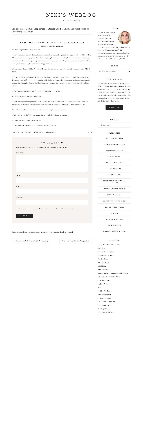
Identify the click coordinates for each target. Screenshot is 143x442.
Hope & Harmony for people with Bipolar (113, 273)
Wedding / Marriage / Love (114, 231)
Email (19, 187)
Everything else (114, 169)
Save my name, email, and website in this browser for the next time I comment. (46, 209)
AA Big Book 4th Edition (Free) (109, 245)
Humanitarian (114, 175)
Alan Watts (102, 248)
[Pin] (90, 132)
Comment (20, 153)
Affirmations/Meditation (114, 144)
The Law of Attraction (105, 312)
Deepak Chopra (103, 263)
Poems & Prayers (114, 195)
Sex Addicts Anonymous (106, 302)
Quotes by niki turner (114, 207)
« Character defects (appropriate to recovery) (31, 241)
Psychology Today (104, 298)
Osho (99, 287)
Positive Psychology (105, 291)
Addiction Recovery (114, 138)
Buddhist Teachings (114, 163)
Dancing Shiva (103, 259)
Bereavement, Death (114, 150)
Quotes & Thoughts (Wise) (114, 201)
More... (126, 59)
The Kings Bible (103, 309)
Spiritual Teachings (114, 219)
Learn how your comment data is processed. (57, 232)
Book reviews (114, 157)
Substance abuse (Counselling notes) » (76, 241)
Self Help (114, 213)
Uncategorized (114, 225)
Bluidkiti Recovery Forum (107, 252)
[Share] (84, 132)
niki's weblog (71, 15)
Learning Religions (104, 280)
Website (19, 198)
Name (19, 176)
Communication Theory (106, 255)
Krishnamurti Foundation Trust (109, 277)
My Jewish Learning (105, 284)
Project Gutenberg (104, 295)
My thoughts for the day (114, 189)
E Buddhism (102, 266)
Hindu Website (103, 270)
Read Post (114, 107)
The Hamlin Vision (104, 305)
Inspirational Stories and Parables (42, 132)
